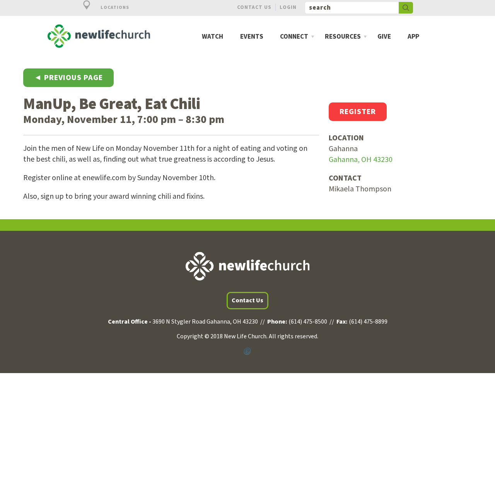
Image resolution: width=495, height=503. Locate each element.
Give (384, 36)
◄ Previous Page (68, 77)
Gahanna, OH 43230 (361, 159)
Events (251, 36)
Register (358, 111)
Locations (114, 7)
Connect (294, 36)
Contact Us (254, 7)
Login (288, 7)
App (413, 36)
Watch (212, 36)
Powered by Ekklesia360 (247, 351)
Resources (343, 36)
